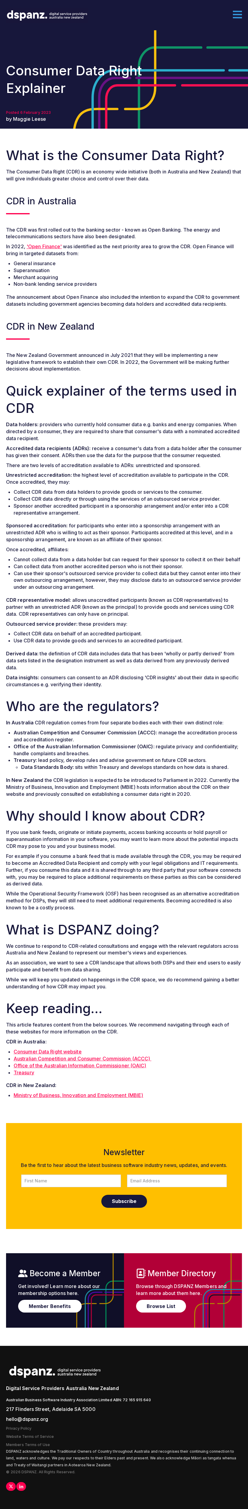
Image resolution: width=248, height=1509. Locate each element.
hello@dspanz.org (27, 1419)
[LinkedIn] (21, 1486)
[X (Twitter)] (11, 1486)
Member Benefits (50, 1306)
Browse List (161, 1306)
